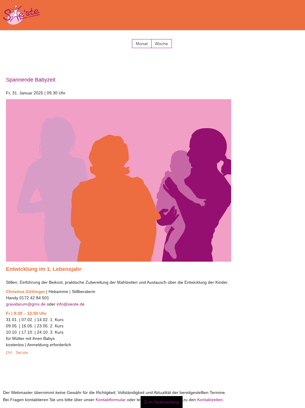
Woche (161, 40)
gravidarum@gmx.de (26, 301)
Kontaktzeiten (210, 396)
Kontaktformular (111, 396)
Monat (142, 40)
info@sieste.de (71, 301)
